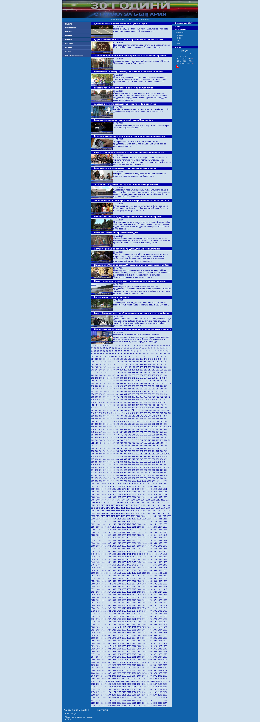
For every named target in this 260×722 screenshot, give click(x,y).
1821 (155, 627)
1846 (129, 633)
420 (113, 400)
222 (170, 370)
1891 (129, 641)
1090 (134, 497)
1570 (98, 584)
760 (93, 448)
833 (154, 457)
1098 (98, 500)
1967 (134, 654)
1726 (129, 611)
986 (154, 478)
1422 (109, 557)
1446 (155, 559)
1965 (124, 654)
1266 (155, 527)
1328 (165, 538)
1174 (158, 511)
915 (97, 470)
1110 (158, 500)
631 (113, 429)
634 (126, 429)
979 (126, 478)
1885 (98, 641)
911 (162, 467)
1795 (98, 624)
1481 (104, 568)
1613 (165, 589)
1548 (139, 578)
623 (162, 427)
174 (130, 364)
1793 (165, 622)
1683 (139, 603)
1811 (103, 627)
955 (105, 475)
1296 (155, 532)
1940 (150, 649)
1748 (165, 614)
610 (109, 427)
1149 (113, 508)
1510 (98, 573)
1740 (124, 614)
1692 (109, 605)
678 (150, 435)
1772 (134, 619)
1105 (133, 500)
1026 (114, 486)
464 (138, 405)
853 (158, 459)
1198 (118, 516)
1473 (139, 565)
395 (93, 397)
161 (154, 362)
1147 (103, 508)
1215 (124, 519)
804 (118, 454)
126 (168, 356)
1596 (155, 587)
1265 (150, 527)
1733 (165, 611)
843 (118, 459)
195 (138, 367)
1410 (124, 554)
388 (142, 394)
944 (138, 473)
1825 (98, 630)
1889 (119, 641)
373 (158, 391)
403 (126, 397)
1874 (119, 638)
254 (142, 375)
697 (150, 438)
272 (138, 378)
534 (109, 416)
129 (101, 359)
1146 (98, 508)
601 (150, 424)
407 (142, 397)
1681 (129, 603)
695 (142, 438)
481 (130, 408)
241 (166, 373)
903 (130, 467)
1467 (109, 565)
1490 (150, 568)
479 (122, 408)
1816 (129, 627)
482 (134, 408)
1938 (139, 649)
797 (166, 451)
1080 (160, 494)
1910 (150, 643)
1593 (139, 587)
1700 (150, 605)
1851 (155, 633)
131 (109, 359)
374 (162, 391)
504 (147, 410)
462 (130, 405)
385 (130, 394)
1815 (124, 627)
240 (162, 373)
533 (105, 416)
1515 (124, 573)
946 (146, 473)
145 (166, 359)
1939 (144, 649)
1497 (109, 570)
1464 (93, 565)
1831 (129, 630)
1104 (128, 500)
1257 (109, 527)
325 (118, 386)
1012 (119, 484)
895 (97, 467)
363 (118, 391)
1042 (119, 489)
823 (113, 457)
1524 (93, 576)
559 (134, 419)
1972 (160, 654)
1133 (113, 505)
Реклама (69, 43)
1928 (165, 646)
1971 (155, 654)
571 (105, 421)
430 (154, 400)
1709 (119, 608)
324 (113, 386)
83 (92, 354)
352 (150, 389)
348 (134, 389)
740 (166, 443)
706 (109, 440)
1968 (139, 654)
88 (107, 354)
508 (163, 410)
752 (138, 446)
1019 (155, 484)
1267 (160, 527)
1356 (155, 543)
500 (130, 410)
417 (101, 400)
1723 (114, 611)
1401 (155, 551)
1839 (93, 633)
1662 (109, 600)
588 (97, 424)
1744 (144, 614)
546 (158, 416)
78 (155, 351)
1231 (129, 522)
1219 (144, 519)
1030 (134, 486)
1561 (129, 581)
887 (142, 465)
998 (126, 481)
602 (154, 424)
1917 (109, 646)
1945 (98, 652)
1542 (109, 578)
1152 (128, 508)
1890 (124, 641)
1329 (93, 540)
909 (154, 467)
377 (97, 394)
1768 (114, 619)
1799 (119, 624)
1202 (138, 516)
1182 (118, 513)
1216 (129, 519)
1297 (160, 532)
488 (158, 408)
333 (150, 386)
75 (146, 351)
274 (146, 378)
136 (130, 359)
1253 (165, 524)
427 (142, 400)
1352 (134, 543)
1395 (124, 551)
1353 (139, 543)
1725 (124, 611)
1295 (150, 532)
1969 (144, 654)
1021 (165, 484)
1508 (165, 570)
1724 (119, 611)
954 (101, 475)
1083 (98, 497)
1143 (163, 505)
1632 (109, 595)
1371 (155, 546)
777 (162, 448)
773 (146, 448)
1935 (124, 649)
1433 (165, 557)
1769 (119, 619)
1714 (144, 608)
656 (138, 432)
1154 (138, 508)
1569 (93, 584)
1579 (144, 584)
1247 (134, 524)
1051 (165, 489)
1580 (150, 584)
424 (130, 400)
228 (113, 373)
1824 (93, 630)
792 (146, 451)
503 (143, 410)
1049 (155, 489)
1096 (165, 497)
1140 (148, 505)
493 (101, 410)
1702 (160, 605)
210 (122, 370)
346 (126, 389)
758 (162, 446)
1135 (123, 505)
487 (154, 408)
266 (113, 378)
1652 (134, 597)
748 (122, 446)
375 (166, 391)
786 (122, 451)
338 (93, 389)
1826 (104, 630)
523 (146, 413)
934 (97, 473)
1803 (139, 624)
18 (134, 345)
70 (131, 351)
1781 (104, 622)
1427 (134, 557)
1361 (104, 546)
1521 (155, 573)
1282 (160, 530)
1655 (150, 597)
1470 (124, 565)
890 (154, 465)
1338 (139, 540)
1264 (144, 527)
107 (93, 356)
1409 (119, 554)
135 (126, 359)
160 (150, 362)
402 (122, 397)
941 (126, 473)
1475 (150, 565)
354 (158, 389)
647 (101, 432)
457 (109, 405)
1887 (109, 641)
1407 (109, 554)
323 (109, 386)
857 (97, 462)
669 (113, 435)
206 (105, 370)
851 (150, 459)
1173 (153, 511)
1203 (143, 516)
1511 (103, 573)
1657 (160, 597)
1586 (104, 587)
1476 (155, 565)
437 (105, 402)
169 (109, 364)
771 (138, 448)
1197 (113, 516)
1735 (98, 614)
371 (150, 391)
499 (126, 410)
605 (166, 424)
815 (162, 454)
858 (101, 462)
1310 (150, 535)
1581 (155, 584)
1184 (128, 513)
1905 (124, 643)
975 (109, 478)
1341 (155, 540)
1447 (160, 559)
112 (113, 356)
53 (158, 348)
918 (109, 470)
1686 (155, 603)
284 (109, 381)
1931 (104, 649)
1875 (124, 638)
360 (105, 391)
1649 (119, 597)
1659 (93, 600)
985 (150, 478)
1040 (109, 489)
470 (162, 405)
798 (93, 454)
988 (162, 478)
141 (150, 359)
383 (122, 394)
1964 (119, 654)
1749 (93, 616)
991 (97, 481)
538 (126, 416)
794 (154, 451)
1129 (93, 505)
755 (150, 446)
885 (134, 465)
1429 (144, 557)
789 (134, 451)
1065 (160, 492)
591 (109, 424)
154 (126, 362)
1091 (139, 497)
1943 (165, 649)
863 (122, 462)
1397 (134, 551)
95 (128, 354)
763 (105, 448)
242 (93, 375)
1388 (165, 549)
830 (142, 457)
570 (101, 421)
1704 (93, 608)
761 (97, 448)
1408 (114, 554)
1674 (93, 603)
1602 (109, 589)
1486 (129, 568)
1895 (150, 641)
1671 (155, 600)
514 (109, 413)
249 (122, 375)
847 (134, 459)
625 (170, 427)
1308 (139, 535)
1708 (114, 608)
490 (166, 408)
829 (138, 457)
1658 (165, 597)
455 (101, 405)
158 (142, 362)
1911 (155, 643)
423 (126, 400)
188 (109, 367)
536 (118, 416)
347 (130, 389)
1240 (98, 524)
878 (105, 465)
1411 (129, 554)
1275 (124, 530)
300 (97, 383)
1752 (109, 616)
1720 (98, 611)
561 (142, 419)
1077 (144, 494)
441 (122, 402)
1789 (144, 622)
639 (146, 429)
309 (134, 383)
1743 (139, 614)
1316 (104, 538)
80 (161, 351)
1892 (134, 641)
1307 (134, 535)
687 (109, 438)
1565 (150, 581)
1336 (129, 540)
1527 (109, 576)
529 (170, 413)
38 (113, 348)
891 (158, 465)
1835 (150, 630)
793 (150, 451)
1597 (160, 587)
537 (122, 416)
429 (150, 400)
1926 (155, 646)
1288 (114, 532)
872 (158, 462)
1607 (134, 589)
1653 (139, 597)
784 (113, 451)
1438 (114, 559)
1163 (103, 511)
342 (109, 389)
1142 (158, 505)
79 (158, 351)
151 (113, 362)
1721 (104, 611)
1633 (114, 595)
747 (118, 446)
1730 (150, 611)
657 (142, 432)
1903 (114, 643)
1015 (134, 484)
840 (105, 459)
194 (134, 367)
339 (97, 389)
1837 (160, 630)
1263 (139, 527)
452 (166, 402)
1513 (114, 573)
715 (146, 440)
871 (154, 462)
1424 (119, 557)
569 (97, 421)
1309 (144, 535)
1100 (109, 500)
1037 (93, 489)
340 (101, 389)
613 (121, 427)
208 (113, 370)
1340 (150, 540)
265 (109, 378)
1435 (98, 559)
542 (142, 416)
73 (140, 351)
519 (130, 413)
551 (101, 419)
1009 (104, 484)
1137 (133, 505)
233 (134, 373)
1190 (158, 513)
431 (158, 400)
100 (144, 354)
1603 (114, 589)
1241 (104, 524)
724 (101, 443)
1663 (114, 600)
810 (142, 454)
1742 (134, 614)
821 (105, 457)
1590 (124, 587)
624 (166, 427)
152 (118, 362)
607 (97, 427)
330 (138, 386)
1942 (160, 649)
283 (105, 381)
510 (93, 413)
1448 (165, 559)
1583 (165, 584)
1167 (123, 511)
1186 (138, 513)
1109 (153, 500)
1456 (129, 562)
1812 (108, 627)
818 (93, 457)
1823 (165, 627)
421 (118, 400)
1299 (93, 535)
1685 (150, 603)
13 (119, 345)
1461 (155, 562)
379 (105, 394)
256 (150, 375)
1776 (155, 619)
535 (113, 416)
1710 (124, 608)
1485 (124, 568)
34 (101, 348)
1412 (134, 554)
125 (165, 356)
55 (164, 348)
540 (134, 416)
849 (142, 459)
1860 (124, 635)
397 (101, 397)
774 (150, 448)
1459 (144, 562)
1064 (155, 492)
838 (97, 459)
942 (130, 473)
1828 (114, 630)
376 (93, 394)
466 (146, 405)
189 (113, 367)
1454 (119, 562)
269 (126, 378)
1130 (98, 505)
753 (142, 446)
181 (158, 364)
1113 (93, 503)
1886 (104, 641)
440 (118, 402)
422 (122, 400)
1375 (98, 549)
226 (105, 373)
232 (130, 373)
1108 (148, 500)
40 (119, 348)
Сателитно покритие (74, 55)
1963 (114, 654)
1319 (119, 538)
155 (130, 362)
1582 (160, 584)
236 (146, 373)
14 (122, 345)
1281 (155, 530)
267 (118, 378)
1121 (132, 503)
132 (113, 359)
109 (101, 356)
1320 (124, 538)
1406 (104, 554)
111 (109, 356)
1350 (124, 543)
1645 (98, 597)
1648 (114, 597)
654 (130, 432)
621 (154, 427)
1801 (129, 624)
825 (122, 457)
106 (168, 354)
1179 (103, 513)
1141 (153, 505)
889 (150, 465)
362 (113, 391)
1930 (98, 649)
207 (109, 370)
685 (101, 438)
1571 (104, 584)
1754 (119, 616)
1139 (143, 505)
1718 (165, 608)
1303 (114, 535)
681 (162, 435)
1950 (124, 652)
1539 (93, 578)
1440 (124, 559)
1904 (119, 643)
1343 (165, 540)
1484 (119, 568)
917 (105, 470)
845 (126, 459)
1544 (119, 578)
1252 (160, 524)
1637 (134, 595)
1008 (98, 484)
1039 (104, 489)
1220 (149, 519)
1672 (160, 600)
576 (126, 421)
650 (113, 432)
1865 (150, 635)
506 (155, 410)
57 (92, 351)
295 (154, 381)
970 (166, 475)
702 (93, 440)
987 (158, 478)
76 (149, 351)
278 (162, 378)
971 (93, 478)
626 (93, 429)
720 (166, 440)
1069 (104, 494)
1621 (129, 592)
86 (101, 354)
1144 (168, 505)
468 (154, 405)
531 (97, 416)
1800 (124, 624)
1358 (165, 543)
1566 (155, 581)
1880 (150, 638)
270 (130, 378)
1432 (160, 557)
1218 (139, 519)
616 (134, 427)
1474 (144, 565)
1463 (165, 562)
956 (109, 475)
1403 (165, 551)
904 (134, 467)
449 (154, 402)
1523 (165, 573)
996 (118, 481)
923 (130, 470)
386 (134, 394)
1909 (144, 643)
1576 (129, 584)
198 (150, 367)
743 (101, 446)
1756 (129, 616)
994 (109, 481)
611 (113, 427)
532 (101, 416)
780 (97, 451)
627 (97, 429)
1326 (155, 538)
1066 (165, 492)
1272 (109, 530)
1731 (155, 611)
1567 (160, 581)
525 (154, 413)
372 (154, 391)
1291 (129, 532)
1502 (134, 570)
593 (118, 424)
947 (150, 473)
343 (113, 389)
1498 (114, 570)
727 (113, 443)
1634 (119, 595)
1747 (160, 614)
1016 (139, 484)
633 (122, 429)
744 (105, 446)
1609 (144, 589)
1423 (114, 557)
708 (118, 440)
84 (95, 354)
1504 (144, 570)
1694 (119, 605)
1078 (150, 494)
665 (97, 435)
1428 (139, 557)
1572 (109, 584)
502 (139, 410)
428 (146, 400)
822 (109, 457)
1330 (98, 540)
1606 (129, 589)
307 (126, 383)
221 (166, 370)
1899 (93, 643)
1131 (103, 505)
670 (118, 435)
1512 (108, 573)
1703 (165, 605)
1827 (109, 630)
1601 (104, 589)
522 (142, 413)
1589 (119, 587)
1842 (109, 633)
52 (155, 348)
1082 (93, 497)
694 (138, 438)
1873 (114, 638)
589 (101, 424)
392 (158, 394)
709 (122, 440)
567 (166, 419)
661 (158, 432)
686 (105, 438)
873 (162, 462)
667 (105, 435)
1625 (150, 592)
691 (126, 438)
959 (122, 475)
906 (142, 467)
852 (154, 459)
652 (122, 432)
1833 (139, 630)
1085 (109, 497)
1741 (129, 614)
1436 (104, 559)
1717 (160, 608)
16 (128, 345)
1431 (155, 557)
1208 (169, 516)
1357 (160, 543)
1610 (150, 589)
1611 (155, 589)
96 (131, 354)
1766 (104, 619)
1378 (114, 549)
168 (105, 364)
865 (130, 462)
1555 (98, 581)
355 (162, 389)
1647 (109, 597)
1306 (129, 535)
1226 (104, 522)
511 (97, 413)
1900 (98, 643)
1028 (124, 486)
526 (158, 413)
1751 (104, 616)
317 (166, 383)
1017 (144, 484)
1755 (124, 616)
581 (146, 421)
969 (162, 475)
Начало (68, 24)
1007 (93, 484)
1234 (144, 522)
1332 (109, 540)
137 (134, 359)
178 (146, 364)
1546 (129, 578)
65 (116, 351)
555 (118, 419)
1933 (114, 649)
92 (119, 354)
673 (130, 435)
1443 (139, 559)
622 (158, 427)
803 (113, 454)
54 (161, 348)
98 (137, 354)
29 (167, 345)
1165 (113, 511)
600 (146, 424)
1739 (119, 614)
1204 (149, 516)
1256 (104, 527)
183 (166, 364)
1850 (150, 633)
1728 (139, 611)
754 (146, 446)
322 (105, 386)
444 (134, 402)
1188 (148, 513)
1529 (119, 576)
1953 (139, 652)
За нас (68, 51)
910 (158, 467)
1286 (104, 532)
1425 (124, 557)
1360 (98, 546)
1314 (93, 538)
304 (113, 383)
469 (158, 405)
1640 (150, 595)
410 (154, 397)
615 (130, 427)
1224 (93, 522)
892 (162, 465)
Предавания (70, 28)
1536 (155, 576)
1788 (139, 622)
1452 (109, 562)
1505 (150, 570)
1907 (134, 643)
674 (134, 435)
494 (105, 410)
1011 (114, 484)
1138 (138, 505)
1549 (144, 578)
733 (138, 443)
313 (150, 383)
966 (150, 475)
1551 (155, 578)
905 (138, 467)
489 (162, 408)
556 (122, 419)
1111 (163, 500)
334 (154, 386)
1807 (160, 624)
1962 (109, 654)
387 (138, 394)
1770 (124, 619)
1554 (93, 581)
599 (142, 424)
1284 (93, 532)
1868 (165, 635)
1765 (98, 619)
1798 (114, 624)
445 (138, 402)
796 (162, 451)
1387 (160, 549)
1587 (109, 587)
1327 (160, 538)
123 (157, 356)
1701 (155, 605)
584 (158, 421)
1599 (93, 589)
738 (158, 443)
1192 (168, 513)
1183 (123, 513)
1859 (119, 635)
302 (105, 383)
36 (107, 348)
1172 (148, 511)
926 (142, 470)
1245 (124, 524)
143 (158, 359)
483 (138, 408)
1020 (160, 484)
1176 (168, 511)
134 (122, 359)
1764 (93, 619)
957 (113, 475)
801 (105, 454)
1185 (133, 513)
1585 (98, 587)
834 (158, 457)
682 (166, 435)
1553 (165, 578)
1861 (129, 635)
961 (130, 475)
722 (93, 443)
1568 (165, 581)
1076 (139, 494)
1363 (114, 546)
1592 (134, 587)
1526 (104, 576)
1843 (114, 633)
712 (134, 440)
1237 (160, 522)
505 (151, 410)
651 (118, 432)
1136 (128, 505)
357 (93, 391)
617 (138, 427)
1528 (114, 576)
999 (130, 481)
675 (138, 435)
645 (93, 432)
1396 (129, 551)
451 (162, 402)
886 (138, 465)
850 (146, 459)
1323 (139, 538)
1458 (139, 562)
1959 (93, 654)
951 (166, 473)
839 (101, 459)
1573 (114, 584)
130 (105, 359)
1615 (98, 592)
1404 (93, 554)
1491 (155, 568)
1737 (109, 614)
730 (126, 443)
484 (142, 408)
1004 (154, 481)
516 (117, 413)
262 (97, 378)
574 (118, 421)
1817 (134, 627)
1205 (154, 516)
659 (150, 432)
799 (97, 454)
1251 (155, 524)
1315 (98, 538)
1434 (93, 559)
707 (113, 440)
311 (142, 383)
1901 (104, 643)
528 (166, 413)
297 (162, 381)
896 (101, 467)
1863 (139, 635)
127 (93, 359)
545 (154, 416)
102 (152, 354)
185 (97, 367)
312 (146, 383)
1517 (134, 573)
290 (134, 381)
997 (122, 481)
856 (93, 462)
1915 (98, 646)
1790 (150, 622)
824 (118, 457)
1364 (119, 546)
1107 (143, 500)
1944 (93, 652)
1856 (104, 635)
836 (166, 457)
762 (101, 448)
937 (109, 473)
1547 (134, 578)
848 (138, 459)
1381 (129, 549)
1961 (104, 654)
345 (122, 389)
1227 (109, 522)
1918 (114, 646)
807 (130, 454)
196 (142, 367)
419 (109, 400)
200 (158, 367)
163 (162, 362)
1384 (144, 549)
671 (122, 435)
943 (134, 473)
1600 (98, 589)
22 (146, 345)
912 (166, 467)
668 (109, 435)
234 (138, 373)
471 (166, 405)
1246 (129, 524)
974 (105, 478)
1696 (129, 605)
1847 (134, 633)
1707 (109, 608)
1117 (112, 503)
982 (138, 478)
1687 (160, 603)
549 (93, 419)
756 (154, 446)
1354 (144, 543)
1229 (119, 522)
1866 (155, 635)
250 (126, 375)
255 (146, 375)
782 (105, 451)
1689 (93, 605)
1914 (93, 646)
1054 (104, 492)
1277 (134, 530)
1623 (139, 592)
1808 (165, 624)
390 (150, 394)
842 (113, 459)
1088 (124, 497)
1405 (98, 554)
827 (130, 457)
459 (118, 405)
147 (97, 362)
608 (101, 427)
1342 (160, 540)
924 (134, 470)
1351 (129, 543)
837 (93, 459)
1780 (98, 622)
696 (146, 438)
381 (113, 394)
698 (154, 438)
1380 (124, 549)
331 (142, 386)
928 (150, 470)
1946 (104, 652)
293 (146, 381)
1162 (98, 511)
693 (134, 438)
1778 (165, 619)
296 (158, 381)
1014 (129, 484)
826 (126, 457)
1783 (114, 622)
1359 (93, 546)
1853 (165, 633)
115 (125, 356)
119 (140, 356)
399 (109, 397)
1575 (124, 584)
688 (113, 438)
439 (113, 402)
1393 (114, 551)
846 (130, 459)
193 (130, 367)
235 (142, 373)
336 (162, 386)
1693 (114, 605)
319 (93, 386)
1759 (144, 616)
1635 (124, 595)
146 (93, 362)
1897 (160, 641)
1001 (139, 481)
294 (150, 381)
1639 (144, 595)
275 (150, 378)
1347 (109, 543)
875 (93, 465)
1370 (150, 546)
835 (162, 457)
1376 (104, 549)
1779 (93, 622)
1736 (104, 614)
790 (138, 451)
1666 (129, 600)
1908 (139, 643)
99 (140, 354)
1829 (119, 630)
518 (126, 413)
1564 (144, 581)
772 (142, 448)
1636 (129, 595)
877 (101, 465)
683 (93, 438)
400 (113, 397)
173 (126, 364)
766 (118, 448)
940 (122, 473)
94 (125, 354)
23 (149, 345)
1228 (114, 522)
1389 (93, 551)
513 (105, 413)
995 (113, 481)
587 (93, 424)
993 (105, 481)
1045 (134, 489)
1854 (93, 635)
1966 (129, 654)
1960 (98, 654)
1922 (134, 646)
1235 (150, 522)
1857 (109, 635)
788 (130, 451)
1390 (98, 551)
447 (146, 402)
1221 (155, 519)
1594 (144, 587)
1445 (150, 559)
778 (166, 448)
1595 (150, 587)
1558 (114, 581)
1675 (98, 603)
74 (143, 351)
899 (113, 467)
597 (134, 424)
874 (166, 462)
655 (134, 432)
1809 (93, 627)
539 (130, 416)
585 (162, 421)
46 (137, 348)
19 (137, 345)
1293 (139, 532)
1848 (139, 633)
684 (97, 438)
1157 (153, 508)
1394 (119, 551)
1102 (118, 500)
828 (134, 457)
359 (101, 391)
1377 (109, 549)
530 (93, 416)
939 (118, 473)
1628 (165, 592)
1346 (104, 543)
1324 (144, 538)
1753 (114, 616)
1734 (93, 614)
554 (113, 419)
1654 (144, 597)
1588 (114, 587)
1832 (134, 630)
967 (154, 475)
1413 (139, 554)
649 (109, 432)
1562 (134, 581)
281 (97, 381)
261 (93, 378)
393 (162, 394)
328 (130, 386)
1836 (155, 630)
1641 (155, 595)
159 (146, 362)
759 (166, 446)
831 (146, 457)
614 (126, 427)
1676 (104, 603)
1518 (139, 573)
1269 (93, 530)
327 (126, 386)
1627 (160, 592)
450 (158, 402)
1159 (163, 508)
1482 (109, 568)
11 (113, 345)
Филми (68, 32)
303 (109, 383)
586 (166, 421)
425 (134, 400)
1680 (124, 603)
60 (101, 351)
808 (134, 454)
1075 (134, 494)
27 (161, 345)
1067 (93, 494)
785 (118, 451)
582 (150, 421)
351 (146, 389)
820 (101, 457)
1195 (103, 516)
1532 (134, 576)
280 (93, 381)
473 (97, 408)
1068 (98, 494)
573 (113, 421)
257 (154, 375)
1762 (160, 616)
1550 (150, 578)
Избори (68, 47)
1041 (114, 489)
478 (118, 408)
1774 (144, 619)
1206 (159, 516)
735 (146, 443)
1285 (98, 532)
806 (126, 454)
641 (154, 429)
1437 (109, 559)
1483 (114, 568)
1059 (129, 492)
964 (142, 475)
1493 (165, 568)
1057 (119, 492)
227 (109, 373)
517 (121, 413)
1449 (93, 562)
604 (162, 424)
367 (134, 391)
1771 (129, 619)
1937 (134, 649)
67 (122, 351)
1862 (134, 635)
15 (125, 345)
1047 (144, 489)
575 (122, 421)
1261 (129, 527)
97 (134, 354)
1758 (139, 616)
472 (93, 408)
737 (154, 443)
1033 (150, 486)
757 (158, 446)
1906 (129, 643)
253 (138, 375)
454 (97, 405)
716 (150, 440)
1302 (109, 535)
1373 (165, 546)
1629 (93, 595)
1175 (163, 511)
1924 (144, 646)
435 (97, 402)
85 (98, 354)
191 (122, 367)
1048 (150, 489)
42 (125, 348)
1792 (160, 622)
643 (162, 429)
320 (97, 386)
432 (162, 400)
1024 (104, 486)
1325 (150, 538)
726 (109, 443)
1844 (119, 633)
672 (126, 435)
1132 (108, 505)
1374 (93, 549)
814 (158, 454)
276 (154, 378)
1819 (144, 627)
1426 (129, 557)
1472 (134, 565)
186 (101, 367)
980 (130, 478)
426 (138, 400)
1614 (93, 592)
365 (126, 391)
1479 (93, 568)
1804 (144, 624)
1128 (167, 503)
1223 (165, 519)
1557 (109, 581)
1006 (164, 481)
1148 (108, 508)
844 (122, 459)
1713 (139, 608)
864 (126, 462)
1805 (150, 624)
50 (149, 348)
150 (109, 362)
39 (116, 348)
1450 (98, 562)
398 (105, 397)
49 (146, 348)
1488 (139, 568)
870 (150, 462)
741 (93, 446)
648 (105, 432)
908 (150, 467)
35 (104, 348)
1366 (129, 546)
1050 (160, 489)
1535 (150, 576)
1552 (160, 578)
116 (129, 356)
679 (154, 435)
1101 (113, 500)
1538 (165, 576)
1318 (114, 538)
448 (150, 402)
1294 (144, 532)
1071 (114, 494)
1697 (134, 605)
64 (113, 351)
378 (101, 394)
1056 (114, 492)
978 (122, 478)
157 (138, 362)
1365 (124, 546)
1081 (165, 494)
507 (159, 410)
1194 (98, 516)
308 (130, 383)
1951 (129, 652)
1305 (124, 535)
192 (126, 367)
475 (105, 408)
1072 (119, 494)
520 (134, 413)
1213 (114, 519)
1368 (139, 546)
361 (109, 391)
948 (154, 473)
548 (166, 416)
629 (105, 429)
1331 (104, 540)
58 (95, 351)
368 (138, 391)
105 (165, 354)
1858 (114, 635)
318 (170, 383)
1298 (165, 532)
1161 (93, 511)
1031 (139, 486)
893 (166, 465)
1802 (134, 624)
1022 (93, 486)
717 (154, 440)
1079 (155, 494)
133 (118, 359)
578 (134, 421)
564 (154, 419)
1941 (155, 649)
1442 (134, 559)
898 (109, 467)
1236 (155, 522)
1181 (113, 513)
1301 (104, 535)
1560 (124, 581)
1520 (149, 573)
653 (126, 432)
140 (146, 359)
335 (158, 386)
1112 (168, 500)
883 (126, 465)
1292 (134, 532)
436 (101, 402)
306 (122, 383)
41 (122, 348)
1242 (109, 524)
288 (126, 381)
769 (130, 448)
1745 (150, 614)
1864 (144, 635)
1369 (144, 546)
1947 (109, 652)
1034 (155, 486)
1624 (144, 592)
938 (113, 473)
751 (134, 446)
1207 (164, 516)
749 (126, 446)
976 (113, 478)
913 (170, 467)
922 (126, 470)
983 (142, 478)
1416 (155, 554)
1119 (122, 503)
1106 (138, 500)
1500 (124, 570)
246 (109, 375)
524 (150, 413)
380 (109, 394)
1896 (155, 641)
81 (164, 351)
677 (146, 435)
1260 (124, 527)
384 (126, 394)
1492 (160, 568)
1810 (98, 627)
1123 (142, 503)
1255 (98, 527)
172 (122, 364)
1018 (149, 484)
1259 (119, 527)
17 (131, 345)
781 (101, 451)
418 (105, 400)
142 (154, 359)
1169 (133, 511)
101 (148, 354)
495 (109, 410)
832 (150, 457)
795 (158, 451)
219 (158, 370)
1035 (160, 486)
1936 (129, 649)
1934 (119, 649)
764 (109, 448)
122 (152, 356)
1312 (160, 535)
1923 (139, 646)
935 (101, 473)
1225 (98, 522)
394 (166, 394)
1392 (109, 551)
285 (113, 381)
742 (97, 446)
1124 (147, 503)
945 (142, 473)
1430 (150, 557)
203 (93, 370)
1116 (108, 503)
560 (138, 419)
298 (166, 381)
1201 (133, 516)
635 (130, 429)
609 (105, 427)
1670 (150, 600)
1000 (134, 481)
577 (130, 421)
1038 (98, 489)
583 (154, 421)
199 (154, 367)
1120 (127, 503)
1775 (150, 619)
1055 (109, 492)
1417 (160, 554)
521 (138, 413)
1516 (129, 573)
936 (105, 473)
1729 (144, 611)
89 (110, 354)
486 (150, 408)
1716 (155, 608)
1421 (104, 557)
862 (118, 462)
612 (117, 427)
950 (162, 473)
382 (118, 394)
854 (162, 459)
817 (170, 454)
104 (161, 354)
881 (118, 465)
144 (162, 359)
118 (136, 356)
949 (158, 473)
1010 (109, 484)
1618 (114, 592)
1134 (118, 505)
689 (118, 438)
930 (158, 470)
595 (126, 424)
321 (101, 386)
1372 (160, 546)
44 (131, 348)
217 (150, 370)
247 (113, 375)
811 (146, 454)
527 (162, 413)
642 (158, 429)
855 (166, 459)
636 (134, 429)
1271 (104, 530)
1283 (165, 530)
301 (101, 383)
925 (138, 470)
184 (93, 367)
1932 (109, 649)
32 (95, 348)
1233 (139, 522)
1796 (104, 624)
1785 (124, 622)
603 (158, 424)
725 (105, 443)
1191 (163, 513)
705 (105, 440)
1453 (114, 562)
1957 (160, 652)
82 (167, 351)
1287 (109, 532)
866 (134, 462)
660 (154, 432)
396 (97, 397)
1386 (155, 549)
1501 (129, 570)
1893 (139, 641)
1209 (93, 519)
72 (137, 351)
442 (126, 402)
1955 (150, 652)
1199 (123, 516)
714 (142, 440)
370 (146, 391)
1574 (119, 584)
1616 (104, 592)
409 (150, 397)
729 (122, 443)
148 (101, 362)
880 (113, 465)
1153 (133, 508)
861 (113, 462)
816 (166, 454)
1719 (93, 611)
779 (93, 451)
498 (122, 410)
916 (101, 470)
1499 (119, 570)
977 (118, 478)
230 (122, 373)
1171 (143, 511)
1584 (93, 587)
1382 (134, 549)
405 (134, 397)
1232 (134, 522)
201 (162, 367)
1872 (109, 638)
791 (142, 451)
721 (170, 440)
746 (113, 446)
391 (154, 394)
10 (110, 345)
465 (142, 405)
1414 (144, 554)
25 (155, 345)
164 (166, 362)
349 (138, 389)
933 (93, 473)
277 (158, 378)
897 (105, 467)
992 (101, 481)
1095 (160, 497)
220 (162, 370)
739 (162, 443)
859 (105, 462)
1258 (114, 527)
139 (142, 359)
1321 (129, 538)
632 (118, 429)
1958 (165, 652)
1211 (103, 519)
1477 (160, 565)
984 (146, 478)
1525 (98, 576)
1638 (139, 595)
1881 (155, 638)
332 (146, 386)
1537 (160, 576)
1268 (165, 527)
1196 (108, 516)
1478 (165, 565)
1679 (119, 603)
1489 (144, 568)
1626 (155, 592)
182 (162, 364)
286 (118, 381)
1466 (104, 565)
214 (138, 370)
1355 (150, 543)
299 (93, 383)
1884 (93, 641)
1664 (119, 600)
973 (101, 478)
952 (93, 475)
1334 (119, 540)
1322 (134, 538)
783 (109, 451)
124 (161, 356)
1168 (128, 511)
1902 (109, 643)
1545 (124, 578)
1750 (98, 616)
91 (116, 354)
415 (93, 400)
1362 (109, 546)
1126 (157, 503)
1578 (139, 584)
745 (109, 446)
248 (118, 375)
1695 (124, 605)
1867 (160, 635)
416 (97, 400)
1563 (139, 581)
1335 (124, 540)
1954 (144, 652)
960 (126, 475)
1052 (93, 492)
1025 (109, 486)
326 (122, 386)
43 (128, 348)
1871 (104, 638)
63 (110, 351)
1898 (165, 641)
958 (118, 475)
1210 (98, 519)
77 (152, 351)
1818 (139, 627)
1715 (149, 608)
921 (122, 470)
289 (130, 381)
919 (113, 470)
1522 (160, 573)
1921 (129, 646)
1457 (134, 562)
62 (107, 351)
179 (150, 364)
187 (105, 367)
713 (138, 440)
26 (158, 345)
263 (101, 378)
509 (167, 410)
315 (158, 383)
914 (93, 470)
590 (105, 424)
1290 (124, 532)
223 (93, 373)
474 (101, 408)
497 (118, 410)
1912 (160, 643)
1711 (129, 608)
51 (152, 348)
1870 (98, 638)
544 (150, 416)
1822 (160, 627)
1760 (150, 616)
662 (162, 432)
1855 (98, 635)
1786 (129, 622)
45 (134, 348)
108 (97, 356)
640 (150, 429)
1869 (93, 638)
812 (150, 454)
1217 (134, 519)
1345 (98, 543)
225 (101, 373)
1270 (98, 530)
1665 (124, 600)
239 (158, 373)
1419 (93, 557)
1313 (165, 535)
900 (118, 467)
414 (170, 397)
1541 (104, 578)
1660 (98, 600)
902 (126, 467)
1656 (155, 597)
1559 (119, 581)
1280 (150, 530)
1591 (129, 587)
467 (150, 405)
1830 (124, 630)
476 (109, 408)
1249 (144, 524)
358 (97, 391)
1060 (134, 492)
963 (138, 475)
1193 (93, 516)
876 (97, 465)
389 (146, 394)
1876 (129, 638)
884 (130, 465)
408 (146, 397)
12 (116, 345)
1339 (144, 540)
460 (122, 405)
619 (146, 427)
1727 (134, 611)
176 (138, 364)
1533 (139, 576)
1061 (139, 492)
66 (119, 351)
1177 (93, 513)
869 (146, 462)
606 (93, 427)
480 (126, 408)
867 (138, 462)
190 (118, 367)
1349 (119, 543)
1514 (119, 573)
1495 (98, 570)
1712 (134, 608)
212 (130, 370)
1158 (158, 508)
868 (142, 462)
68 (125, 351)
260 (166, 375)
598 (138, 424)
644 (166, 429)
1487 (134, 568)
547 (162, 416)
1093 (150, 497)
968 (158, 475)
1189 (153, 513)
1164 (108, 511)
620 (150, 427)
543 (146, 416)
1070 (109, 494)
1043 (124, 489)
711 (130, 440)
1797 (109, 624)
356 (166, 389)
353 (154, 389)
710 (126, 440)
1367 (134, 546)
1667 (134, 600)
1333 (114, 540)
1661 (104, 600)
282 (101, 381)
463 (134, 405)
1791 (155, 622)
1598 (165, 587)
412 (162, 397)
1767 (109, 619)
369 (142, 391)
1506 (155, 570)
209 (118, 370)
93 (122, 354)
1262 (134, 527)
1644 (93, 597)
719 (162, 440)
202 (166, 367)
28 (164, 345)
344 (118, 389)
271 (134, 378)
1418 (165, 554)
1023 (98, 486)
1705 (98, 608)
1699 (144, 605)
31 (92, 348)
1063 (150, 492)
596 (130, 424)
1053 (98, 492)
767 (122, 448)
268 (122, 378)
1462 (160, 562)
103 (157, 354)
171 (118, 364)
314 (154, 383)
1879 (144, 638)
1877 (134, 638)
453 (93, 405)
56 (167, 348)
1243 (114, 524)
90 (113, 354)
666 (101, 435)
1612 (160, 589)
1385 (150, 549)
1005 (159, 481)
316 (162, 383)
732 (134, 443)
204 (97, 370)
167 (101, 364)
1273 (114, 530)
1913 (165, 643)
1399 (144, 551)
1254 (93, 527)
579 (138, 421)
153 (122, 362)
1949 (119, 652)
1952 (134, 652)
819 (97, 457)
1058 (124, 492)
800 (101, 454)
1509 (93, 573)
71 (134, 351)
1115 (103, 503)
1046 (139, 489)
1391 (104, 551)
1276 (129, 530)
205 (101, 370)
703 (97, 440)
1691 (104, 605)
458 (113, 405)
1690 (98, 605)
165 (93, 364)
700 (162, 438)
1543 (114, 578)
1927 (160, 646)
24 (152, 345)
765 (113, 448)
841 (109, 459)
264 (105, 378)
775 (154, 448)
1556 (104, 581)
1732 (160, 611)
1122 (137, 503)
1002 (144, 481)
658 (146, 432)
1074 (129, 494)
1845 (124, 633)
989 (166, 478)
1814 (119, 627)
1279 (144, 530)
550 (97, 419)
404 (130, 397)
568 (93, 421)
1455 (124, 562)
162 (158, 362)
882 (122, 465)
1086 (114, 497)
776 (158, 448)
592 (113, 424)
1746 (155, 614)
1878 (139, 638)
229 (118, 373)
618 (142, 427)
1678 (114, 603)
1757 (134, 616)
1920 (124, 646)
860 (109, 462)
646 (97, 432)
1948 (114, 652)
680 (158, 435)
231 (126, 373)
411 (158, 397)
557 (126, 419)
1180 (108, 513)
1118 (117, 503)
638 (142, 429)
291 (138, 381)
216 (146, 370)
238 (154, 373)
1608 (139, 589)
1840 (98, 633)
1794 (93, 624)
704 (101, 440)
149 (105, 362)
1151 (123, 508)
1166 (118, 511)
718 (158, 440)
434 (93, 402)
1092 (144, 497)
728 (118, 443)
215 (142, 370)
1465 (98, 565)
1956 (155, 652)
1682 (134, 603)
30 (170, 345)
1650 (124, 597)
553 (109, 419)
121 (148, 356)
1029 (129, 486)
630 (109, 429)
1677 (109, 603)
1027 (119, 486)
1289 (119, 532)
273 (142, 378)
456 (105, 405)
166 (97, 364)
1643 (165, 595)
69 (128, 351)
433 (166, 400)
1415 (149, 554)
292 (142, 381)
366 (130, 391)
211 (126, 370)
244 (101, 375)
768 (126, 448)
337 (166, 386)
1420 (98, 557)
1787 (134, 622)
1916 (104, 646)
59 (98, 351)
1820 (149, 627)
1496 (104, 570)
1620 (124, 592)
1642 (160, 595)
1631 (104, 595)
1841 (104, 633)
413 (166, 397)
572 (109, 421)
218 (154, 370)
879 (109, 465)
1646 (104, 597)
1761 (155, 616)
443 (130, 402)
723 (97, 443)
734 (142, 443)
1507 (160, 570)
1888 (114, 641)
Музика (68, 36)
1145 (93, 508)
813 (154, 454)
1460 (150, 562)
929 (154, 470)
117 (133, 356)
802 (109, 454)
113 (117, 356)
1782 (109, 622)
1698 (139, 605)
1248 (139, 524)
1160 (168, 508)
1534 (144, 576)
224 (97, 373)
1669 (144, 600)
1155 (143, 508)
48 (143, 348)
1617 (109, 592)
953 (97, 475)
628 (101, 429)
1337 (134, 540)
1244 (119, 524)
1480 (98, 568)
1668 (139, 600)
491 (93, 410)
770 (134, 448)
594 (122, 424)
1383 (139, 549)
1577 (134, 584)
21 (143, 345)
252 (134, 375)
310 (138, 383)
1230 (124, 522)
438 (109, 402)
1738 (114, 614)
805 (122, 454)
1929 (93, 649)
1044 (129, 489)
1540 (98, 578)
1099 (104, 500)
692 (130, 438)
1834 (144, 630)
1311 (155, 535)
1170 (138, 511)
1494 (93, 570)
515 (113, 413)
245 (105, 375)
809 (138, 454)
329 (134, 386)
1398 (139, 551)
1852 (160, 633)
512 (101, 413)
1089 (129, 497)
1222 (160, 519)
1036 (165, 486)
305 (118, 383)
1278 (139, 530)
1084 (104, 497)
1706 (104, 608)
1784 (119, 622)
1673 (165, 600)
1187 (143, 513)
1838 (165, 630)
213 (134, 370)
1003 (149, 481)
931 (162, 470)
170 (113, 364)
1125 (152, 503)
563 (150, 419)
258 (158, 375)
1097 (93, 500)
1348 (114, 543)
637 (138, 429)
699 (158, 438)
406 (138, 397)
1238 (165, 522)
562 (146, 419)
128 (97, 359)
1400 (150, 551)
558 (130, 419)
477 (113, 408)
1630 (98, 595)
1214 (119, 519)
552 (105, 419)
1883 (165, 638)
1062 (144, 492)
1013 (124, 484)
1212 (108, 519)
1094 (155, 497)
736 (150, 443)
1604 (119, 589)
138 (138, 359)
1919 (119, 646)
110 (105, 356)
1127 (162, 503)
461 (126, 405)
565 (158, 419)
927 (146, 470)
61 (104, 351)
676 (142, 435)
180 (154, 364)
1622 (134, 592)
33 (98, 348)
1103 (123, 500)
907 (146, 467)
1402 (160, 551)
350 (142, 389)
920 (118, 470)
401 (118, 397)
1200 (128, 516)
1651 (129, 597)
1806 (155, 624)
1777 (160, 619)
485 (146, 408)
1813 (114, 627)
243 (97, 375)
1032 (144, 486)
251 (130, 375)
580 (142, 421)
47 (140, 348)
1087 (119, 497)
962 (134, 475)
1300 (98, 535)
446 (142, 402)
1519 (144, 573)
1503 (139, 570)
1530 (124, 576)
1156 (148, 508)
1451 (104, 562)
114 (121, 356)
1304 (119, 535)
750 (130, 446)
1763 (165, 616)
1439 (119, 559)
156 (134, 362)
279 (166, 378)
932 (166, 470)
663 (166, 432)
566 (162, 419)
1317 (109, 538)
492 (97, 410)
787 (126, 451)
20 (140, 345)
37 (110, 348)
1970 (150, 654)
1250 (150, 524)
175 (134, 364)
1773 (139, 619)
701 (166, 438)
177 (142, 364)
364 (122, 391)
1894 (144, 641)
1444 (144, 559)
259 (162, 375)
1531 (129, 576)
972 (97, 478)
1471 (129, 565)
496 (113, 410)
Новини (68, 40)
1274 (119, 530)
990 (93, 481)
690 (122, 438)
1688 (165, 603)
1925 (150, 646)
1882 (160, 638)
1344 (93, 543)
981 (134, 478)
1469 (119, 565)
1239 (93, 524)
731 (130, 443)
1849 (144, 633)
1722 (109, 611)
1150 (118, 508)
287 (122, 381)
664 (93, 435)
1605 (124, 589)
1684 (144, 603)
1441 (129, 559)
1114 (98, 503)
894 (93, 467)
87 (104, 354)
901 (122, 467)
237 (150, 373)
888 (146, 465)
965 (146, 475)
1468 (114, 565)
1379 (119, 549)
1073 (124, 494)
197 (146, 367)
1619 (119, 592)
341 (105, 389)
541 (138, 416)
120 (144, 356)
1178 (98, 513)
